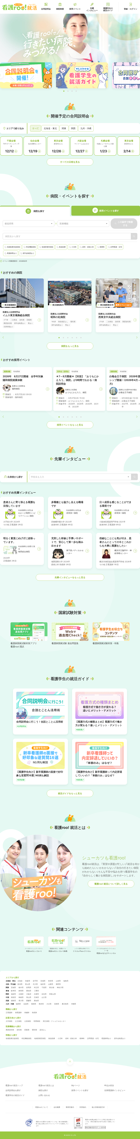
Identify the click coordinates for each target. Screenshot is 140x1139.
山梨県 (50, 984)
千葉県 (44, 987)
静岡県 (21, 991)
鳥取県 (13, 997)
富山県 (27, 984)
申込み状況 (109, 1085)
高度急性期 (10, 1030)
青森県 (27, 981)
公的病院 (27, 1021)
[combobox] (28, 224)
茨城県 (13, 987)
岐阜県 (13, 991)
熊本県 (41, 1004)
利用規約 (83, 1107)
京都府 (21, 994)
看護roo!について (41, 1107)
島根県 (21, 997)
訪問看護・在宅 (93, 1038)
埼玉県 (36, 987)
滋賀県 (13, 994)
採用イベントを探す (80, 1090)
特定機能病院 (26, 1038)
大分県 (48, 1004)
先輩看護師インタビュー (114, 1090)
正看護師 (9, 1012)
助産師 (34, 1012)
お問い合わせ (44, 1095)
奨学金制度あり (120, 1038)
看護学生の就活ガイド (15, 1095)
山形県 (58, 981)
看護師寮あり (106, 1038)
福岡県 (18, 1004)
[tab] (35, 211)
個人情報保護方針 (98, 1107)
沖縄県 (73, 1004)
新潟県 (20, 984)
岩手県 (35, 981)
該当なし (43, 1030)
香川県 (21, 1001)
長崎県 (33, 1004)
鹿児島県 (65, 1004)
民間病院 (37, 1021)
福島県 (65, 981)
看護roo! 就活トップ (14, 1085)
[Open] (128, 477)
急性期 (19, 1030)
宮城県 (42, 981)
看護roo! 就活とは (46, 1085)
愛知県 (28, 991)
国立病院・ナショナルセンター (54, 1021)
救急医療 (51, 1038)
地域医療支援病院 (12, 1038)
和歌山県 (52, 994)
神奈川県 (60, 987)
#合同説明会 (21, 726)
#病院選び (80, 730)
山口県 (44, 997)
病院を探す (43, 1090)
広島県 (36, 997)
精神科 (82, 1038)
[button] (63, 91)
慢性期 (34, 1030)
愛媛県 (28, 1001)
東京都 (51, 987)
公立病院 (18, 1021)
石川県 (35, 984)
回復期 (26, 1030)
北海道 (20, 981)
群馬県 (28, 987)
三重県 (36, 991)
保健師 (26, 1012)
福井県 (42, 984)
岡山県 (28, 997)
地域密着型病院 (40, 1038)
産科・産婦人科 (71, 1038)
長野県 (58, 984)
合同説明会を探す (13, 1090)
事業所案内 (70, 1107)
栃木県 (21, 987)
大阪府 (28, 994)
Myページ (75, 1085)
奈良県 (44, 994)
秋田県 (50, 981)
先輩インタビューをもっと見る (70, 577)
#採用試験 (21, 780)
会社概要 (57, 1107)
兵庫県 (36, 994)
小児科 (60, 1038)
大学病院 (9, 1021)
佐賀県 (26, 1004)
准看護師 (18, 1012)
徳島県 (13, 1001)
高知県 (36, 1001)
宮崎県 (56, 1004)
